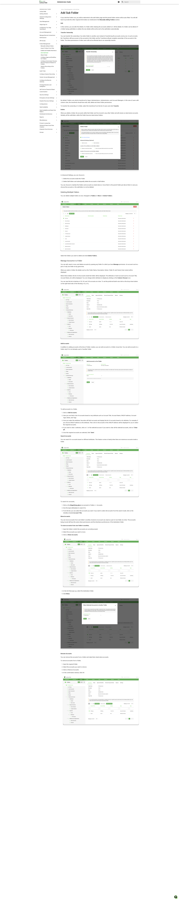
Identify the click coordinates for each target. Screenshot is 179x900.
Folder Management (68, 9)
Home (62, 9)
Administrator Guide (45, 9)
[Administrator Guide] (43, 2)
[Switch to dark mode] (118, 2)
